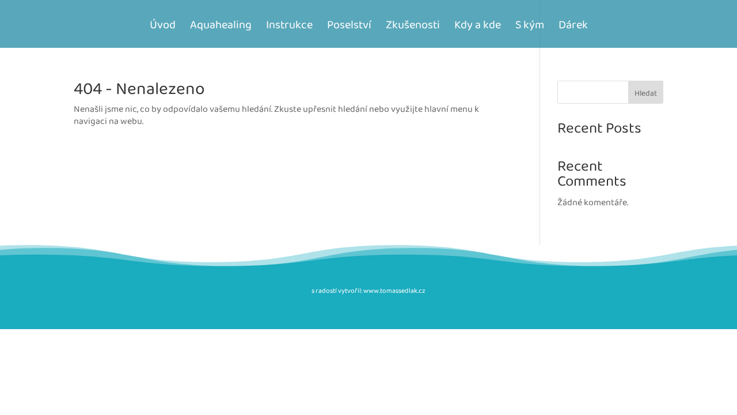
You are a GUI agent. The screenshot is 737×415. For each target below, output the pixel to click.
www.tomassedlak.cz (394, 290)
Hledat (646, 93)
